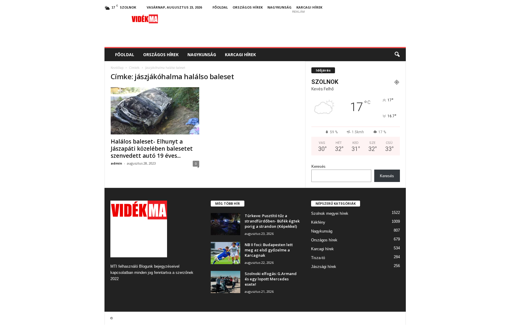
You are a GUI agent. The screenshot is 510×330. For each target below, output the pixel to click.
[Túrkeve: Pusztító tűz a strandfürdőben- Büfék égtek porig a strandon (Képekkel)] (225, 224)
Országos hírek (248, 7)
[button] (396, 54)
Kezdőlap (117, 68)
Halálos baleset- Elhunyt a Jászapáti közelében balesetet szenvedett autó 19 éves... (152, 149)
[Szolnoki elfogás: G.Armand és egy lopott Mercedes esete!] (225, 282)
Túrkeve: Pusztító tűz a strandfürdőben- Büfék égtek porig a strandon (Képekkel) (272, 221)
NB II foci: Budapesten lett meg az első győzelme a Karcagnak (269, 250)
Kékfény (318, 222)
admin (116, 163)
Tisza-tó (318, 258)
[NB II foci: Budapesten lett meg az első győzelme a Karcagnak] (225, 253)
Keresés (318, 166)
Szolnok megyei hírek (329, 213)
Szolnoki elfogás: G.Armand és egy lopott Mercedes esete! (271, 279)
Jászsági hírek (323, 266)
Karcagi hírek (309, 7)
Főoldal (220, 7)
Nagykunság (279, 7)
